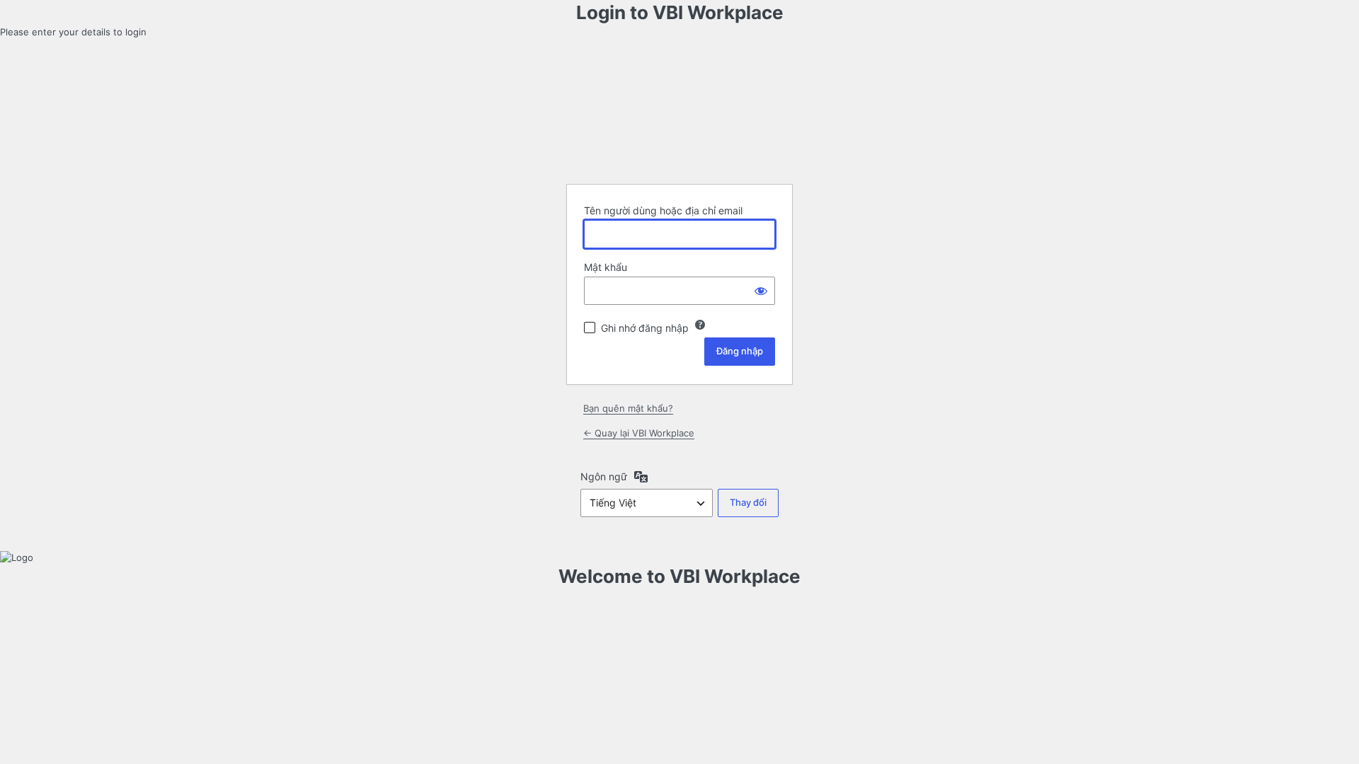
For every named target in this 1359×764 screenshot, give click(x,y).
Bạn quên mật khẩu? (628, 408)
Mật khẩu (605, 267)
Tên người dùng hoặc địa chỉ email (663, 210)
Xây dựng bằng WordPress (679, 137)
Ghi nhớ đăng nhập (645, 328)
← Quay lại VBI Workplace (638, 433)
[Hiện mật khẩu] (761, 291)
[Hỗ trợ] (700, 324)
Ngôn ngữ (603, 476)
